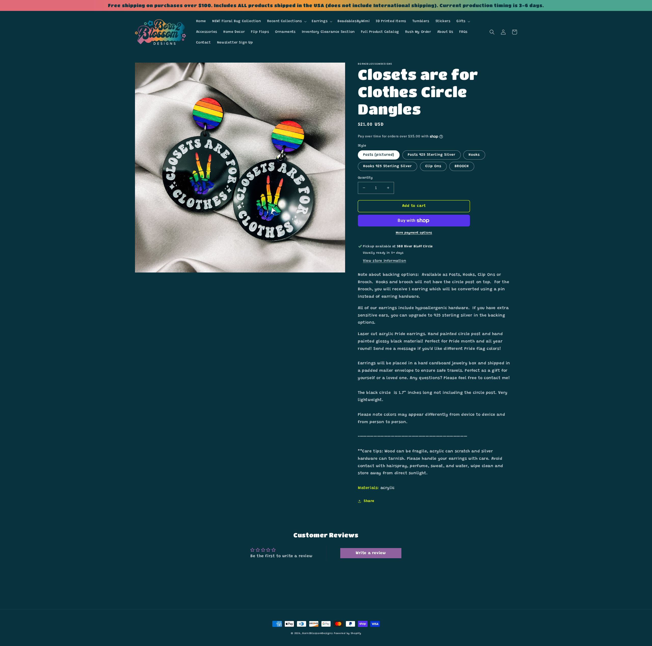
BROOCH (462, 166)
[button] (286, 21)
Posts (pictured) (378, 155)
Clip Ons (433, 166)
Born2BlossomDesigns (317, 633)
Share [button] (369, 501)
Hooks (474, 155)
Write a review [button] (371, 553)
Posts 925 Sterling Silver (431, 155)
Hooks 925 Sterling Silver (387, 166)
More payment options (414, 232)
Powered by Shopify (347, 633)
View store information (384, 261)
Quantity (365, 177)
